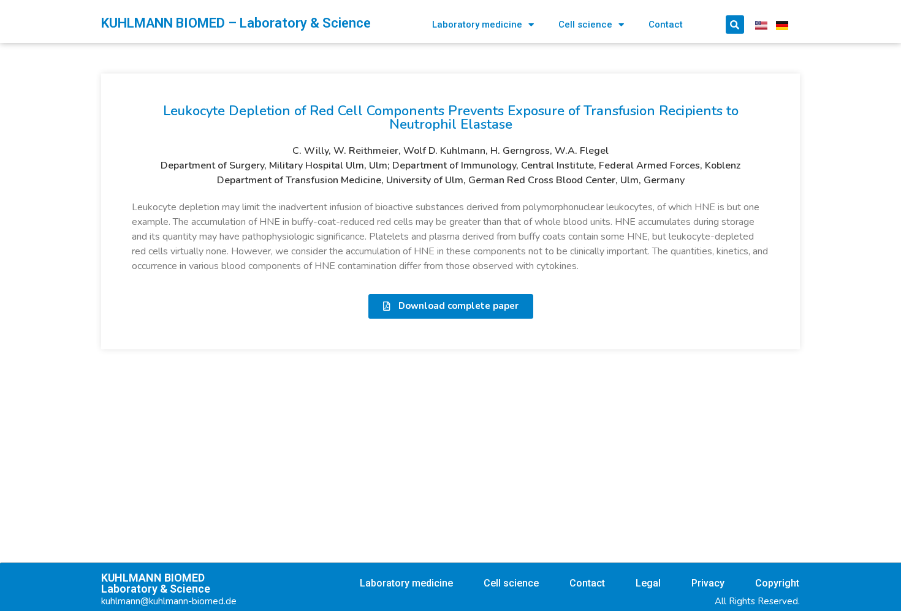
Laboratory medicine (477, 24)
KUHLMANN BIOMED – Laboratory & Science (236, 23)
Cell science (585, 24)
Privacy (707, 583)
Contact (665, 24)
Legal (648, 583)
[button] (450, 306)
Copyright (777, 583)
